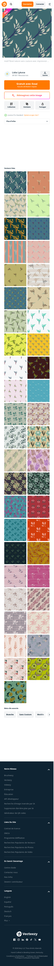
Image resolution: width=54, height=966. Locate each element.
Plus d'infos (11, 121)
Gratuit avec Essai (27, 85)
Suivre (45, 75)
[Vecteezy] (4, 4)
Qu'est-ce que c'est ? (31, 115)
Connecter (40, 4)
